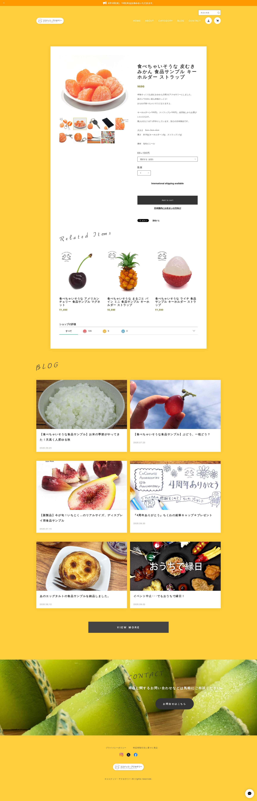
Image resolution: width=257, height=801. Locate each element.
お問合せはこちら (174, 703)
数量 (140, 167)
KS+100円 (143, 152)
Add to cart (167, 200)
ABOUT (149, 20)
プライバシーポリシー (116, 748)
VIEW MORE (128, 627)
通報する (156, 220)
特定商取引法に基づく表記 (145, 748)
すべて (69, 330)
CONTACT (195, 20)
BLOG (180, 20)
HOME (137, 20)
